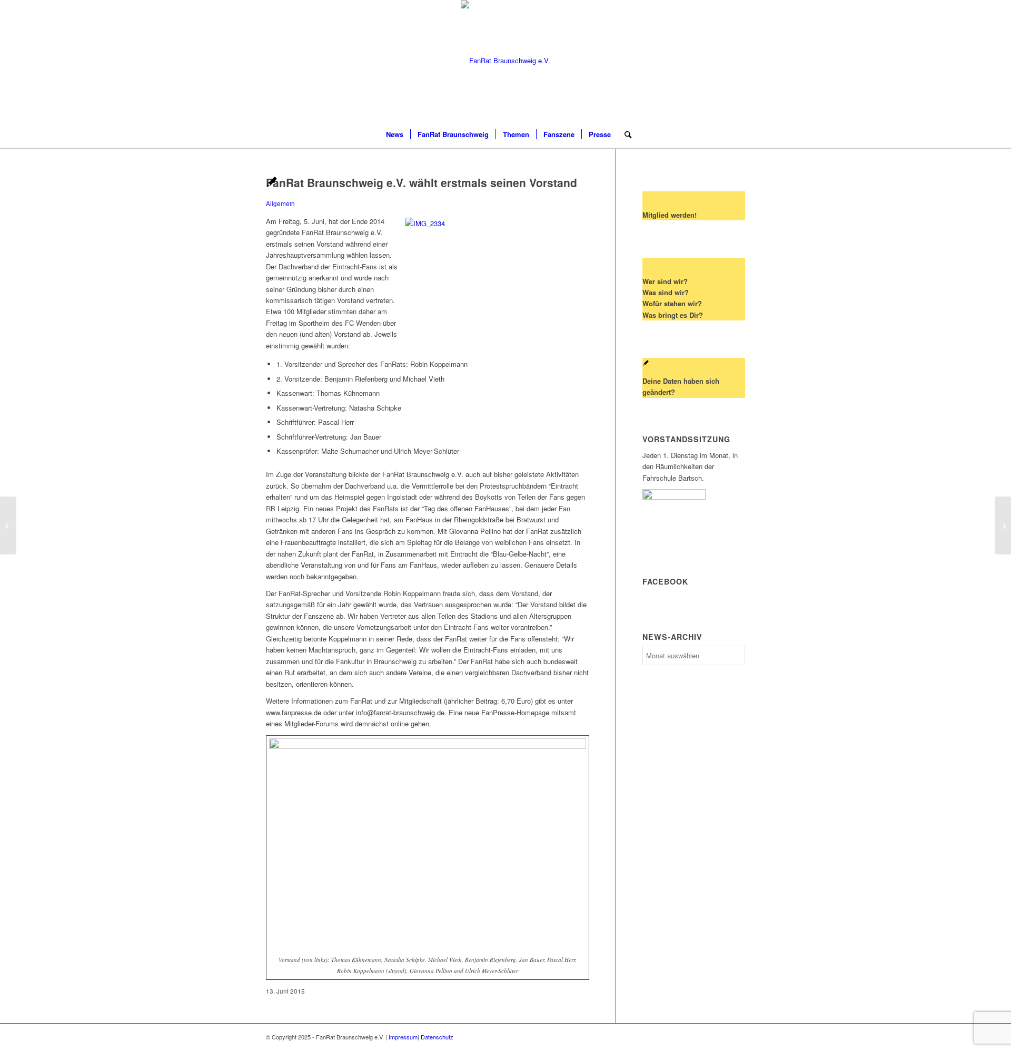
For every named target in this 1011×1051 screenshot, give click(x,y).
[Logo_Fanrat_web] (505, 60)
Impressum (403, 1037)
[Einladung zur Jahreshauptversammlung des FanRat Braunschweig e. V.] (8, 525)
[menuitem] (394, 134)
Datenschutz (437, 1037)
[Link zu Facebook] (737, 61)
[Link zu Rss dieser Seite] (721, 61)
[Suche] (624, 134)
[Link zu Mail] (705, 61)
